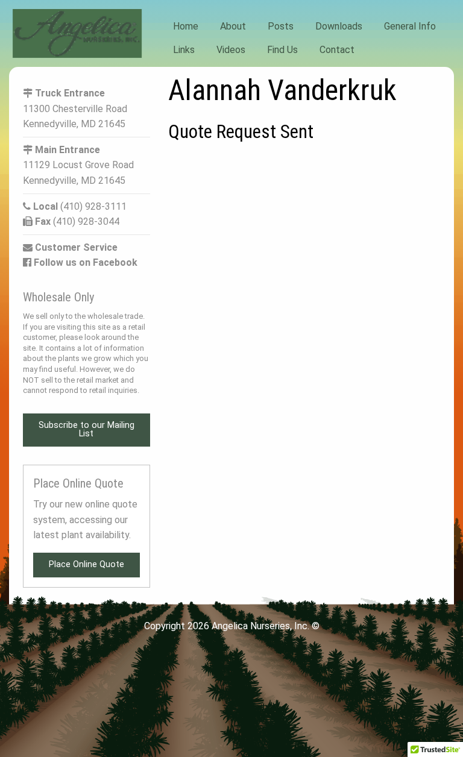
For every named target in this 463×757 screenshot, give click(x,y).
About (233, 26)
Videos (230, 49)
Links (184, 49)
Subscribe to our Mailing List (86, 429)
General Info (410, 26)
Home (185, 26)
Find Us (282, 49)
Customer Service (75, 247)
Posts (281, 26)
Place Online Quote (86, 564)
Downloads (338, 26)
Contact (337, 49)
